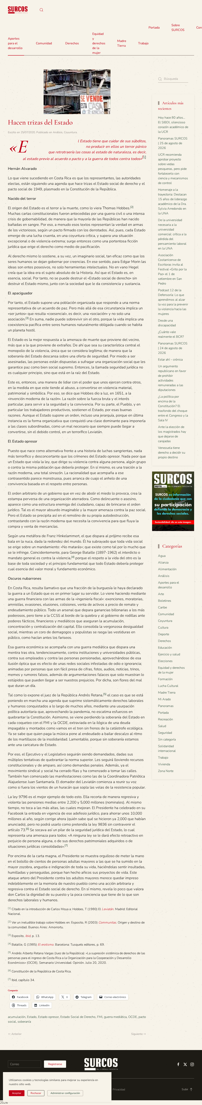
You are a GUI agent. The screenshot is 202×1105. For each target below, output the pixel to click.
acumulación (16, 1017)
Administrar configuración (65, 1093)
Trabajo (143, 43)
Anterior (16, 1034)
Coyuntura (70, 132)
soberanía (24, 1021)
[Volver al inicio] (18, 10)
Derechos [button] (72, 43)
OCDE (132, 1017)
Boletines (164, 601)
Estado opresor (48, 1017)
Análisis (58, 132)
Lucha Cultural (168, 686)
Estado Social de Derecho (77, 1017)
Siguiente (137, 1034)
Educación (165, 648)
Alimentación (167, 569)
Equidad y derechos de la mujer (98, 43)
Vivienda (164, 764)
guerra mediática (115, 1017)
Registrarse (55, 1064)
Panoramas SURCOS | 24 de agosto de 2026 (172, 348)
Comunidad (166, 614)
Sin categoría (167, 739)
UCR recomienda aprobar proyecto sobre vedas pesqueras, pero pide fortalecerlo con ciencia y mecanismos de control (173, 169)
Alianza (163, 562)
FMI (99, 1017)
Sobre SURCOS (177, 27)
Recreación (165, 719)
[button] (41, 10)
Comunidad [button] (44, 43)
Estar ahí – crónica (170, 359)
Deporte (163, 634)
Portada (154, 27)
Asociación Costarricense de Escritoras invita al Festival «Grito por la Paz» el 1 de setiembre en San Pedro (172, 269)
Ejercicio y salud (169, 654)
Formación (165, 679)
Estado (31, 1017)
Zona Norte (165, 771)
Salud (162, 726)
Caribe (162, 607)
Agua (162, 556)
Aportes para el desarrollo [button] (15, 43)
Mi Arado (164, 699)
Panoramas (166, 706)
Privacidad (119, 1089)
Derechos (164, 641)
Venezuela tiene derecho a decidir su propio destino (171, 452)
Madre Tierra (121, 43)
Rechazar (36, 1093)
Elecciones (165, 661)
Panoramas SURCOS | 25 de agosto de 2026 (172, 143)
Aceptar (16, 1093)
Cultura (163, 627)
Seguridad (165, 733)
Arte (161, 594)
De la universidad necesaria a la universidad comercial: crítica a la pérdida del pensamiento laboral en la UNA (172, 234)
